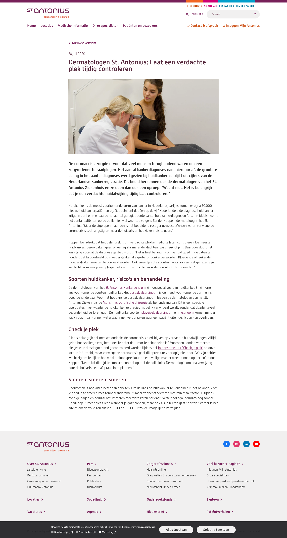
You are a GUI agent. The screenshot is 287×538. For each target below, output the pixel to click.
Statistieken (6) (87, 532)
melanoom (186, 313)
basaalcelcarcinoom (144, 293)
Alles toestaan (176, 530)
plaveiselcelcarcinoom (157, 313)
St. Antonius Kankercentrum (125, 288)
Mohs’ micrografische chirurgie (125, 303)
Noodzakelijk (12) (63, 532)
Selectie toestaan (216, 530)
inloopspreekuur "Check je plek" (180, 348)
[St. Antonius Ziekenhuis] (106, 12)
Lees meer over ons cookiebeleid (138, 527)
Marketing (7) (109, 532)
